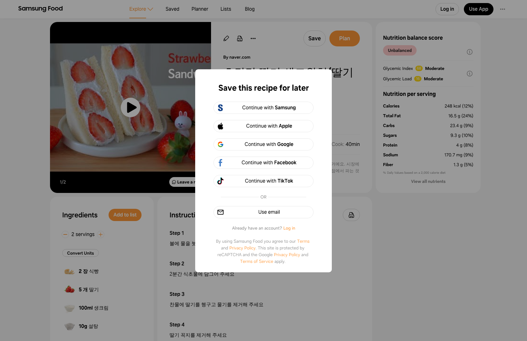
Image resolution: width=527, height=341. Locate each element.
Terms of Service (256, 261)
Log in (289, 228)
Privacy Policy (242, 248)
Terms (303, 241)
